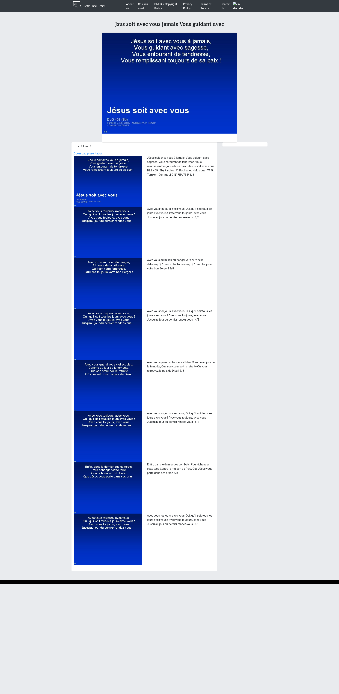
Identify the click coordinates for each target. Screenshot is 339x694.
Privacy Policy (187, 6)
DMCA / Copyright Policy (165, 6)
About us (129, 6)
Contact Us (225, 6)
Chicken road (143, 6)
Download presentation (88, 153)
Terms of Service (206, 6)
